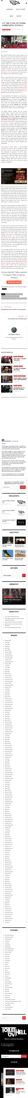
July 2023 (7, 712)
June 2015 (7, 901)
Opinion (8, 29)
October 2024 (8, 683)
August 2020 (8, 780)
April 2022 (7, 741)
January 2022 (8, 747)
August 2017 (8, 850)
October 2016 (8, 869)
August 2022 (8, 733)
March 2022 (8, 743)
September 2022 (9, 731)
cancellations (9, 148)
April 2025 (7, 671)
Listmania (7, 958)
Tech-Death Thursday (10, 999)
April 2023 (7, 718)
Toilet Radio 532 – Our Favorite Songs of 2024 (20, 1083)
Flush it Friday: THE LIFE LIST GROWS (13, 622)
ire (19, 85)
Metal (4, 29)
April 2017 (7, 858)
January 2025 (8, 677)
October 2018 (8, 823)
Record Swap (8, 981)
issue (25, 84)
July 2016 (7, 875)
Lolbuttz (16, 366)
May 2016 (7, 879)
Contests (7, 941)
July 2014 (7, 922)
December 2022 (8, 726)
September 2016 (9, 871)
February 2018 (8, 838)
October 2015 (8, 893)
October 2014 (8, 916)
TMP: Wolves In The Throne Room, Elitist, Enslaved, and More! (20, 547)
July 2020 (7, 782)
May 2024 (7, 692)
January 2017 (8, 864)
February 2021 (8, 768)
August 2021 (8, 757)
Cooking (7, 943)
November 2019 (8, 797)
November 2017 (8, 844)
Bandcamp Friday (9, 937)
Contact (19, 16)
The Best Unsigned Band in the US (13, 1001)
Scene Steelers (8, 993)
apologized (22, 89)
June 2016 (7, 877)
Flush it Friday (8, 952)
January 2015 (8, 910)
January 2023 (8, 724)
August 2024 (8, 687)
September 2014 (9, 918)
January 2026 (8, 654)
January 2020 (8, 794)
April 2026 (7, 648)
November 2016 (8, 867)
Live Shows (7, 960)
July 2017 (7, 852)
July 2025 (7, 665)
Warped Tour (11, 236)
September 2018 (9, 825)
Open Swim (10, 597)
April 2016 (7, 881)
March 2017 (8, 860)
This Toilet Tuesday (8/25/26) (12, 616)
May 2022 (7, 739)
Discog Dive (7, 945)
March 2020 (8, 790)
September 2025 (9, 661)
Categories (9, 9)
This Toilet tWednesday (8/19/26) (13, 627)
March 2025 (8, 673)
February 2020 (8, 792)
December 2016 (8, 866)
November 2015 (8, 891)
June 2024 (7, 691)
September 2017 (9, 848)
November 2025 (8, 657)
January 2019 (8, 817)
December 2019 (8, 796)
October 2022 (8, 729)
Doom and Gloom (9, 950)
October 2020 (8, 776)
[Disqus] (14, 419)
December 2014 (8, 912)
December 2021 (8, 749)
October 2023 (8, 706)
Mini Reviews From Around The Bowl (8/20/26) (19, 560)
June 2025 (7, 667)
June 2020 (7, 784)
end (10, 150)
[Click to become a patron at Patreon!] (14, 282)
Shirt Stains (20, 356)
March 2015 (8, 906)
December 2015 (8, 889)
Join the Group (20, 9)
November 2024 (8, 681)
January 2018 (8, 840)
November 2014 (8, 914)
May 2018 (7, 832)
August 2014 (8, 920)
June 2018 (7, 831)
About (11, 16)
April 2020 (7, 788)
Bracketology (8, 939)
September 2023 (9, 708)
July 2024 (7, 689)
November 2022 (8, 727)
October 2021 (8, 753)
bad (22, 82)
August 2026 (8, 640)
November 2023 (8, 704)
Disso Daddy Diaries (9, 948)
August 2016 (8, 873)
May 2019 (7, 809)
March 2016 (8, 883)
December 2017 (8, 842)
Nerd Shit (7, 966)
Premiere (7, 980)
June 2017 (7, 854)
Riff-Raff (7, 991)
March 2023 (8, 720)
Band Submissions (9, 935)
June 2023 (7, 714)
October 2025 (8, 659)
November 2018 (8, 821)
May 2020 (7, 786)
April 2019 (7, 811)
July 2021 (7, 759)
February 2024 (8, 698)
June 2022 (7, 737)
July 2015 (7, 899)
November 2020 (8, 774)
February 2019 (8, 815)
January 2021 (8, 770)
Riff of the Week (9, 987)
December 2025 (8, 656)
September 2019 (9, 801)
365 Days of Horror (17, 29)
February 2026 (8, 652)
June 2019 (7, 807)
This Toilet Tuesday (9, 1003)
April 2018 (7, 834)
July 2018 (7, 829)
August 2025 (8, 663)
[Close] (4, 1066)
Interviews (7, 956)
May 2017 (7, 856)
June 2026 (7, 644)
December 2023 (8, 702)
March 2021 (8, 766)
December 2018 (8, 819)
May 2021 (7, 762)
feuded (3, 84)
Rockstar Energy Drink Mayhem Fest (10, 296)
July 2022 (7, 735)
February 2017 (8, 862)
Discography (8, 946)
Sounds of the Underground (10, 72)
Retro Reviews (8, 983)
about (25, 85)
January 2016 (8, 887)
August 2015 (8, 897)
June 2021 (7, 761)
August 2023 (8, 710)
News (6, 970)
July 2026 (7, 642)
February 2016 (8, 885)
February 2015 (8, 908)
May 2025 (7, 669)
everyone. (3, 87)
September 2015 (9, 895)
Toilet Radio (18, 1079)
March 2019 (8, 813)
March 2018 (8, 836)
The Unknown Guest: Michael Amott (17, 319)
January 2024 (8, 700)
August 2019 (8, 803)
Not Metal (7, 972)
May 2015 (7, 902)
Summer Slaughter (21, 298)
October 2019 (8, 799)
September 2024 (9, 685)
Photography (8, 978)
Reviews (21, 1070)
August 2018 (8, 827)
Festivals (8, 294)
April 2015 (7, 904)
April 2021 (7, 764)
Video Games (8, 1009)
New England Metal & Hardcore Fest (18, 263)
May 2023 (7, 716)
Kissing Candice (10, 121)
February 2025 (8, 675)
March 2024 (8, 696)
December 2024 (8, 679)
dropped (21, 119)
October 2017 (8, 846)
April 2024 (7, 694)
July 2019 (7, 805)
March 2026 (8, 650)
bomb (20, 92)
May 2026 (7, 646)
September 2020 (9, 778)
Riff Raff (7, 989)
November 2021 (8, 751)
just (23, 85)
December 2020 (8, 772)
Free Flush (7, 954)
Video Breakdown (9, 1007)
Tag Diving (7, 997)
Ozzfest (20, 294)
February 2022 (8, 745)
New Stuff (18, 1088)
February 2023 (8, 722)
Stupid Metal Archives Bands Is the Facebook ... (14, 309)
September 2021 (9, 755)
